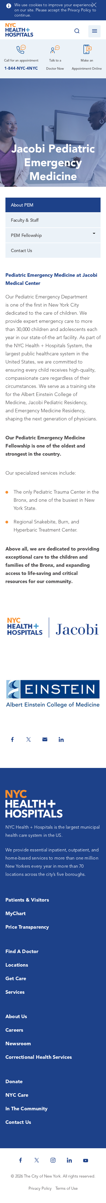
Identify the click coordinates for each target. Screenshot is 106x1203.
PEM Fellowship (26, 236)
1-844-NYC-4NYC (21, 69)
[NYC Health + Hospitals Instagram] (53, 1160)
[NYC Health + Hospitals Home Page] (19, 31)
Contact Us (21, 251)
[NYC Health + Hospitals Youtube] (85, 1160)
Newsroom (18, 1043)
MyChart (15, 913)
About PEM (22, 205)
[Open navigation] (94, 31)
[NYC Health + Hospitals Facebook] (20, 1160)
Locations (16, 965)
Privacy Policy (40, 1189)
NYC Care (17, 1095)
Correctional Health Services (38, 1057)
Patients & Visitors (27, 900)
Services (15, 992)
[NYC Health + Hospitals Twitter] (36, 1160)
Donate (14, 1081)
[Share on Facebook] (12, 739)
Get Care (15, 978)
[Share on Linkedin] (61, 739)
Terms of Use (66, 1189)
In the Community (26, 1108)
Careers (14, 1030)
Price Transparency (27, 927)
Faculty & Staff (25, 220)
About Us (16, 1016)
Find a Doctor (22, 951)
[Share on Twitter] (28, 739)
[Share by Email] (45, 739)
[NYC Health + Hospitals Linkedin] (69, 1160)
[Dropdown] (94, 234)
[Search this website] (77, 31)
